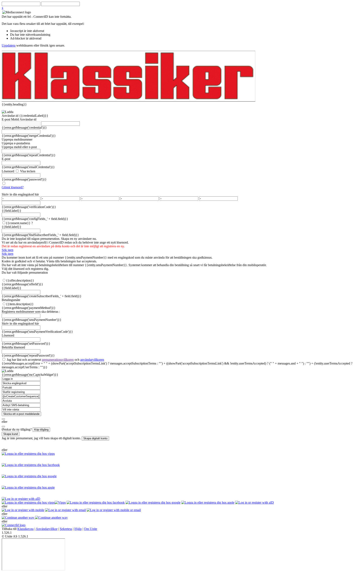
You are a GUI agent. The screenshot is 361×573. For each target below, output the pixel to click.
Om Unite (90, 529)
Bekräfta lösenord (13, 347)
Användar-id (10, 115)
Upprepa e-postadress (16, 143)
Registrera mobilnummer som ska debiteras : (31, 311)
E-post (6, 119)
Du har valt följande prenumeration (25, 272)
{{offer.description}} (20, 280)
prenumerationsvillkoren (58, 359)
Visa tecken (27, 171)
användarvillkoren (92, 359)
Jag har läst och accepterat (55, 359)
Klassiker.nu (25, 529)
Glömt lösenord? (13, 187)
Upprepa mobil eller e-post (19, 147)
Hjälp (78, 529)
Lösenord (8, 171)
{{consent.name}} (18, 223)
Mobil (15, 119)
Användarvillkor (46, 529)
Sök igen (7, 250)
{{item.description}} (20, 304)
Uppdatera (8, 45)
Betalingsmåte (11, 300)
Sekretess (66, 529)
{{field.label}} (11, 210)
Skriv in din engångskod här (20, 194)
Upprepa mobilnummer (17, 139)
